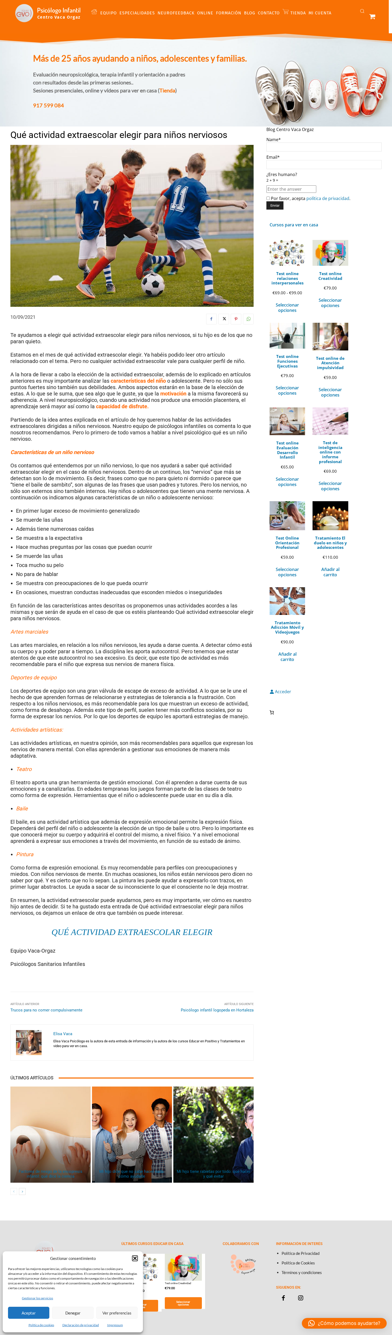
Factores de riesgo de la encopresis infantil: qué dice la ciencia (50, 1174)
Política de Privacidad (300, 1253)
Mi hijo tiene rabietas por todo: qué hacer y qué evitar (213, 1174)
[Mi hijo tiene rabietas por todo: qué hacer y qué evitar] (213, 1135)
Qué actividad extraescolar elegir (132, 932)
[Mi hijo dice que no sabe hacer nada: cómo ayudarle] (132, 1135)
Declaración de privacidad (80, 1325)
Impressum (115, 1325)
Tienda (167, 90)
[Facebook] (211, 319)
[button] (135, 1258)
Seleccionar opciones (287, 307)
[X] (223, 319)
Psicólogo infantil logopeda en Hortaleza (217, 1010)
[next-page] (22, 1191)
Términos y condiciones (302, 1272)
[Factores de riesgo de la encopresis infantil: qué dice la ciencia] (50, 1135)
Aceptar (29, 1312)
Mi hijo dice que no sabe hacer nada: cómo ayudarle (132, 1174)
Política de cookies (41, 1325)
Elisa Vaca (62, 1033)
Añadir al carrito (330, 572)
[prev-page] (13, 1191)
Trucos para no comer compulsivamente (46, 1010)
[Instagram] (300, 1298)
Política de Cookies (298, 1262)
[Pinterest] (236, 319)
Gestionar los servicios (37, 1298)
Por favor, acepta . (310, 198)
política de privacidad (327, 198)
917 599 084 (48, 105)
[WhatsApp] (248, 319)
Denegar (73, 1312)
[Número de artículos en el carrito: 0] (271, 712)
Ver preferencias (116, 1312)
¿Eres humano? (281, 177)
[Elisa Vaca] (32, 1042)
